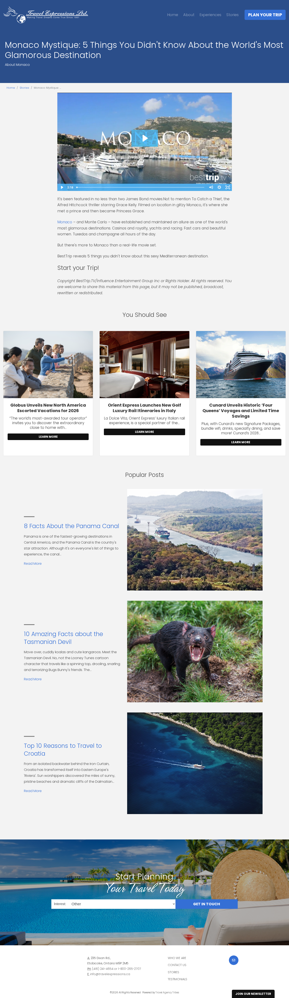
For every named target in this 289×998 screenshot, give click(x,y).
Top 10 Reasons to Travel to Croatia (63, 750)
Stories (232, 14)
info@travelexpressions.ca (110, 974)
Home (172, 14)
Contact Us (177, 965)
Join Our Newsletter (253, 994)
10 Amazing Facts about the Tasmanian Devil (63, 638)
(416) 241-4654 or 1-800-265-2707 (116, 969)
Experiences (210, 14)
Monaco (64, 222)
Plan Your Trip (265, 15)
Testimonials (177, 979)
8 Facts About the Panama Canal (71, 526)
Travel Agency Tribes (167, 992)
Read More (33, 563)
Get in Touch (206, 903)
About (188, 14)
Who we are (177, 958)
